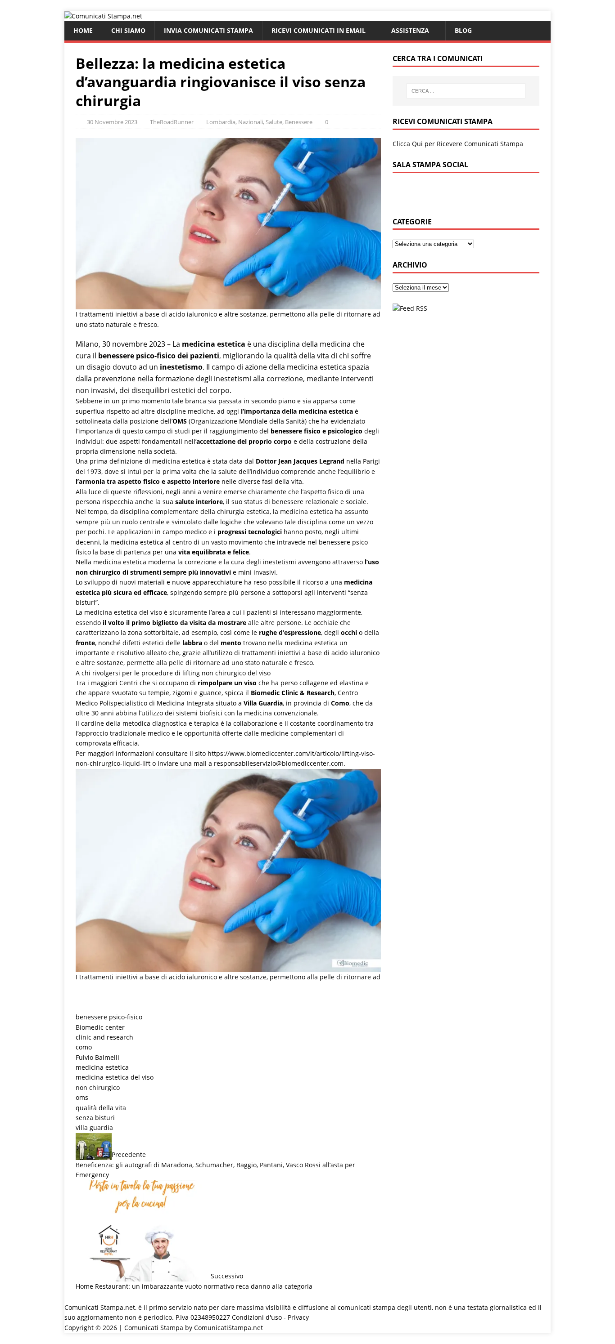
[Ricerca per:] (466, 90)
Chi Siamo (128, 30)
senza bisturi (95, 1117)
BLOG (463, 30)
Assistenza (410, 30)
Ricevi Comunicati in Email (318, 30)
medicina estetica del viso (115, 1077)
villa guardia (94, 1127)
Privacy (298, 1317)
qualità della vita (101, 1107)
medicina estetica (102, 1067)
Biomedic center (100, 1027)
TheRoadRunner (172, 122)
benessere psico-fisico (109, 1017)
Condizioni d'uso (257, 1317)
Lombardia (220, 122)
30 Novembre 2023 (112, 122)
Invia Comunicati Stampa (208, 30)
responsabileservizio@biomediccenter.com (279, 763)
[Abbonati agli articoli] (410, 308)
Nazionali (250, 122)
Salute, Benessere (289, 122)
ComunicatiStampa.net (228, 1327)
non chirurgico (98, 1087)
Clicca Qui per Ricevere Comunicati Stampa (458, 143)
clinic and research (104, 1037)
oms (82, 1097)
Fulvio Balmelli (97, 1057)
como (84, 1047)
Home (83, 30)
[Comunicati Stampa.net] (103, 16)
